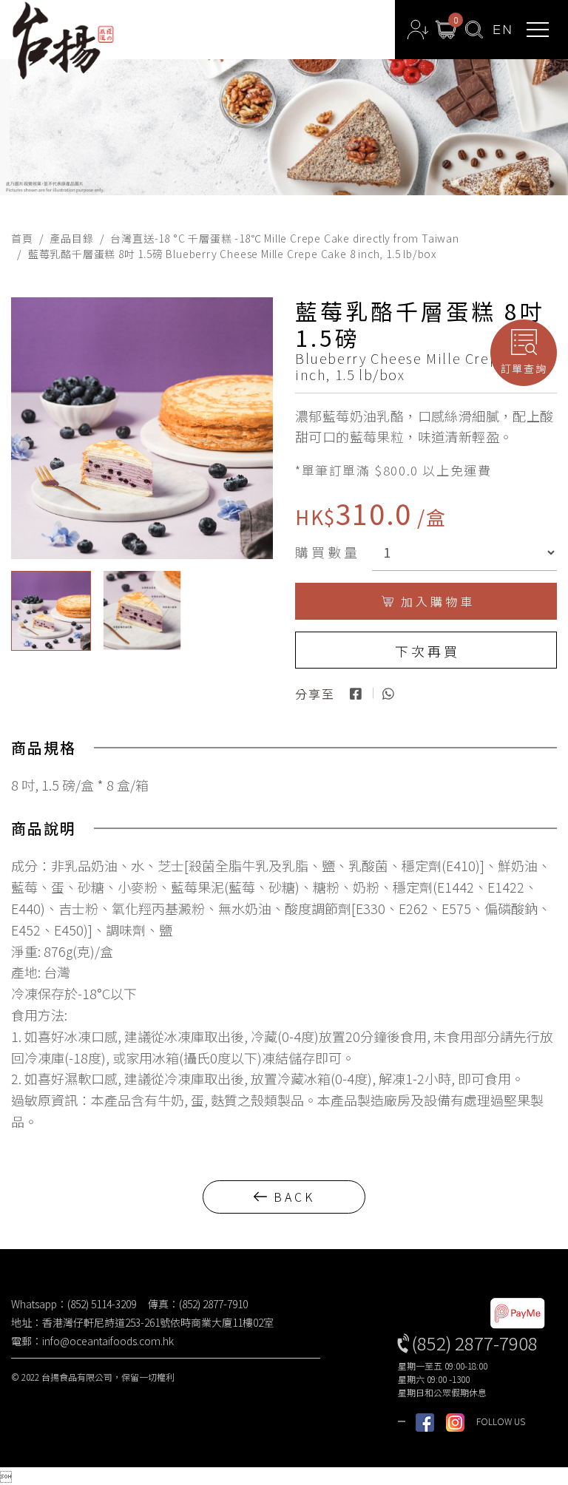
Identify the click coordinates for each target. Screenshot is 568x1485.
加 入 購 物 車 (436, 601)
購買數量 (327, 551)
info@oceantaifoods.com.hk (108, 1340)
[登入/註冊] (418, 29)
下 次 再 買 (426, 650)
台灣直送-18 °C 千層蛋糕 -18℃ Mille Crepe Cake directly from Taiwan (284, 238)
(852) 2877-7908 (474, 1343)
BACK (294, 1196)
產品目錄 (71, 238)
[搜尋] (474, 29)
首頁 (22, 238)
